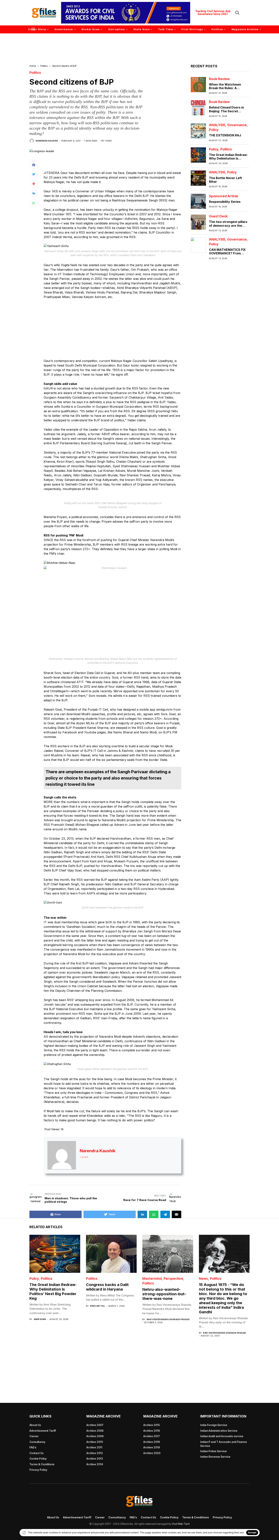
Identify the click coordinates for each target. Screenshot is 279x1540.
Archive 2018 (151, 1441)
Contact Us (36, 1453)
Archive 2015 (151, 1425)
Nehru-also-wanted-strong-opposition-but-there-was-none (164, 1294)
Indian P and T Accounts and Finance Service (223, 1443)
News (203, 1278)
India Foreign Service (213, 1425)
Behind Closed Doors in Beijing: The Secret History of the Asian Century (226, 113)
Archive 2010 (94, 1441)
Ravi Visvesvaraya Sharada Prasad (168, 1319)
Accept (252, 1532)
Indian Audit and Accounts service (221, 1436)
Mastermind (152, 1278)
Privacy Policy (38, 1469)
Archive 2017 (151, 1436)
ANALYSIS (217, 125)
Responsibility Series (224, 202)
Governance (237, 125)
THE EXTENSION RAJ (225, 135)
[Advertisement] (139, 43)
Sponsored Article (223, 196)
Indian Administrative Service (218, 1430)
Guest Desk (218, 216)
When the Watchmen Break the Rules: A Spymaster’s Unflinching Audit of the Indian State (227, 90)
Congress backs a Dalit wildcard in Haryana (107, 1286)
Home (32, 65)
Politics (44, 65)
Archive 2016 (151, 1430)
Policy (213, 130)
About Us (35, 1425)
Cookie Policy (38, 1458)
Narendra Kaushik (47, 141)
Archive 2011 (94, 1447)
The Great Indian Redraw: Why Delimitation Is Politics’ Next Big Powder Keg (228, 160)
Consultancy (37, 1441)
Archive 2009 (94, 1436)
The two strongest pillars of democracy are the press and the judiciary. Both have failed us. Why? (229, 227)
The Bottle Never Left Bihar (225, 179)
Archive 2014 (94, 1464)
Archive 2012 (94, 1453)
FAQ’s (32, 1447)
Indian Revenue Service (215, 1456)
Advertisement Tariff (42, 1430)
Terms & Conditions (41, 1464)
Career (34, 1436)
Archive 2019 (151, 1447)
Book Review (219, 79)
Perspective (173, 1278)
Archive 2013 (94, 1458)
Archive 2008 (94, 1430)
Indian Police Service (213, 1451)
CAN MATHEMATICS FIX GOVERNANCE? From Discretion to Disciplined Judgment (227, 255)
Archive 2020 (151, 1453)
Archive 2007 (94, 1425)
